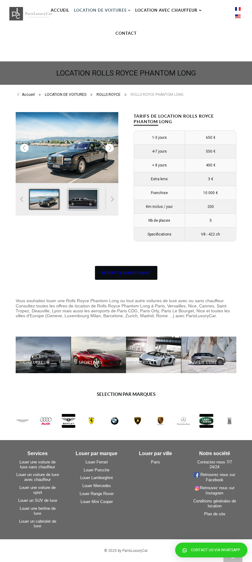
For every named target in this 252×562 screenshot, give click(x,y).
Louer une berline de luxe (38, 511)
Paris (155, 462)
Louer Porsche (96, 470)
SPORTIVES (91, 362)
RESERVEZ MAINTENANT (126, 273)
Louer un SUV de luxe (37, 500)
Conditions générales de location (214, 503)
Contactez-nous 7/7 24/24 (214, 464)
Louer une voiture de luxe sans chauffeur (37, 464)
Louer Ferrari (96, 462)
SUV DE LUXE (203, 362)
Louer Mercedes (96, 485)
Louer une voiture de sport (37, 490)
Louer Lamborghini (96, 477)
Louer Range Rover (97, 493)
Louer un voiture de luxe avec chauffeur (37, 477)
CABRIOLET (146, 362)
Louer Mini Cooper (97, 501)
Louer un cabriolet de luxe (37, 524)
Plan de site (214, 514)
